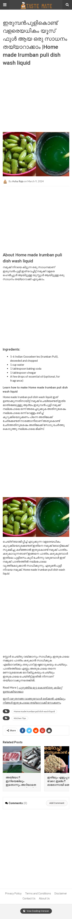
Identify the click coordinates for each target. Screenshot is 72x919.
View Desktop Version (37, 911)
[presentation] (63, 770)
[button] (5, 5)
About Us (44, 898)
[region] (36, 216)
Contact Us (29, 898)
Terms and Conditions (38, 893)
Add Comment (56, 803)
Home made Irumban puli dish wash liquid (34, 711)
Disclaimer (60, 893)
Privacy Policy (13, 893)
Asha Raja (17, 181)
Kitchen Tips (20, 718)
